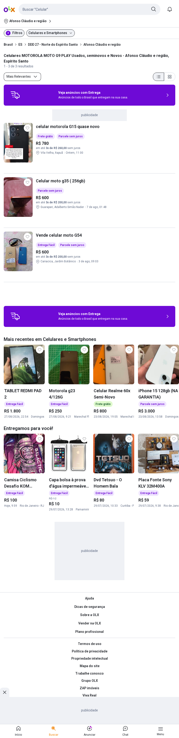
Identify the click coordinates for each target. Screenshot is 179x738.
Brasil (8, 44)
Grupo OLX (89, 681)
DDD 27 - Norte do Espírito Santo (53, 44)
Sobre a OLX (89, 615)
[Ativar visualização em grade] (169, 77)
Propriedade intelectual (89, 658)
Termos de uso (89, 644)
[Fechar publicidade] (4, 692)
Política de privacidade (89, 651)
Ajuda (89, 598)
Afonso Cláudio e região (102, 44)
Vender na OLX (89, 623)
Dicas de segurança (89, 607)
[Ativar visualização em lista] (158, 77)
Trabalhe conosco (89, 673)
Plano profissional (89, 632)
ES (20, 44)
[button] (89, 9)
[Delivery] (15, 95)
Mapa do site (90, 666)
